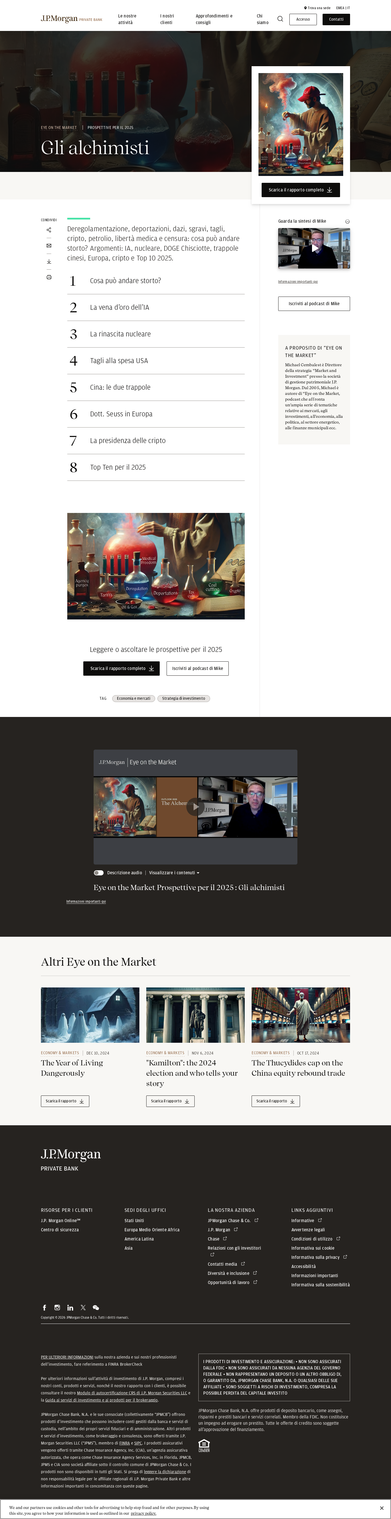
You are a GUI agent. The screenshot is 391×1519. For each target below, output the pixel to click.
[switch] (314, 276)
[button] (317, 8)
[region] (195, 1509)
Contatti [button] (336, 19)
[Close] (382, 1508)
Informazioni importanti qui (86, 901)
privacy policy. (143, 1513)
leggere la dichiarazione (165, 1471)
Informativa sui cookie (313, 1248)
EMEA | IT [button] (343, 8)
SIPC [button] (138, 1443)
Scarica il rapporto (61, 1101)
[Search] (280, 19)
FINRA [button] (124, 1443)
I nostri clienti (167, 19)
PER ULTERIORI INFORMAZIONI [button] (67, 1357)
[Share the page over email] (49, 246)
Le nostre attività (127, 19)
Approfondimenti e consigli (214, 19)
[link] (90, 1015)
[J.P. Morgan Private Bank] (71, 19)
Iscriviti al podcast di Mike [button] (197, 668)
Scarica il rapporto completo (296, 190)
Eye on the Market (59, 127)
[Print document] (49, 277)
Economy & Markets (60, 1052)
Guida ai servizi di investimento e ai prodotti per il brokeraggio (101, 1400)
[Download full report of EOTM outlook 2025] (49, 261)
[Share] (49, 230)
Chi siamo (262, 19)
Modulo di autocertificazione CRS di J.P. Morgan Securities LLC (132, 1392)
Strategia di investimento (183, 699)
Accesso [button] (303, 19)
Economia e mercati (133, 699)
